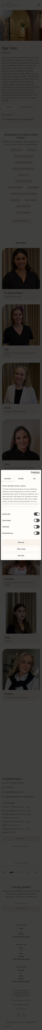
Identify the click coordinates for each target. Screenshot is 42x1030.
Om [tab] (34, 478)
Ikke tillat (21, 555)
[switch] (37, 520)
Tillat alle (21, 542)
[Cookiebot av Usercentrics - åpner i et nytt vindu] (31, 473)
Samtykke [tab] (7, 478)
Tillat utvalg (21, 549)
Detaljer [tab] (21, 478)
